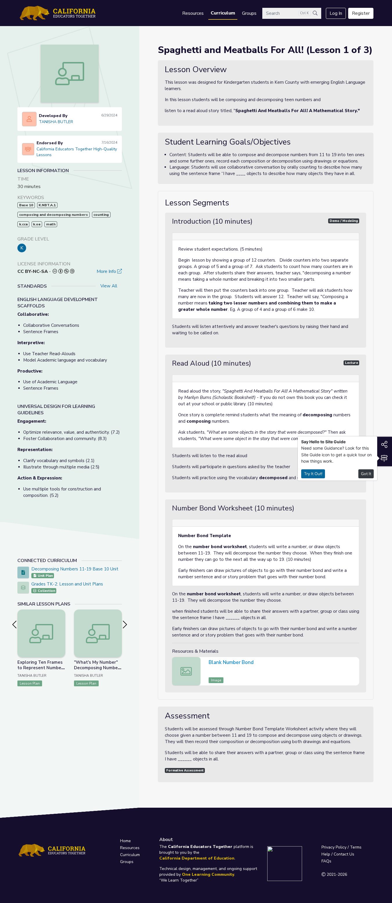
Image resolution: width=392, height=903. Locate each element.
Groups (249, 13)
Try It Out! (313, 474)
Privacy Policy (333, 847)
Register (361, 13)
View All (108, 286)
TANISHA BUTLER (56, 122)
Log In (336, 13)
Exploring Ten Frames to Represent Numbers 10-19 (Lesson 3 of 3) (41, 667)
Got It (366, 474)
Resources (193, 13)
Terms (356, 847)
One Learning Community (208, 874)
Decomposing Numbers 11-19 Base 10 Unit (74, 569)
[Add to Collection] (60, 622)
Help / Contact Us (337, 854)
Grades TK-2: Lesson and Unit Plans (67, 584)
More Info (107, 271)
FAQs (326, 861)
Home (125, 841)
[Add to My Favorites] (60, 614)
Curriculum (223, 13)
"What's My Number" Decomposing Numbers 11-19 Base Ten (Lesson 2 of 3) (98, 670)
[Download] (354, 663)
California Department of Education (196, 858)
